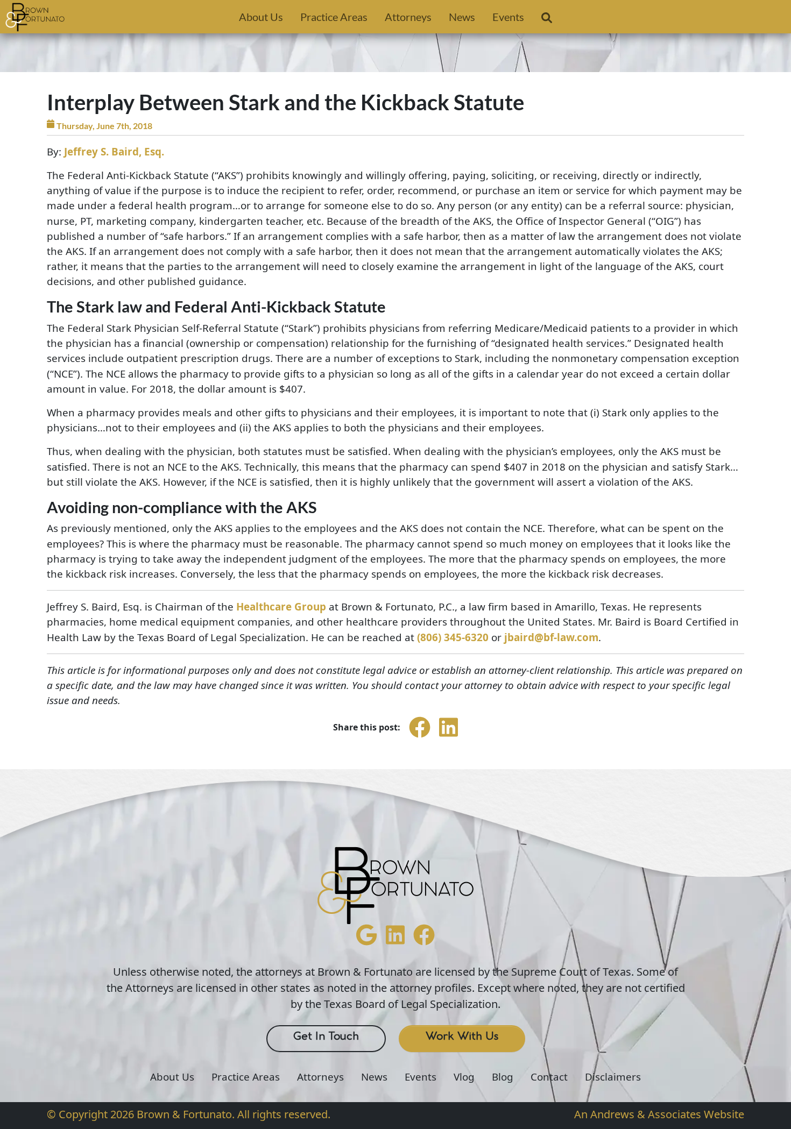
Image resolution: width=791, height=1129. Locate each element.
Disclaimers (613, 1077)
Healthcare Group (281, 607)
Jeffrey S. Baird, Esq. (114, 152)
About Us (261, 16)
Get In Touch (326, 1036)
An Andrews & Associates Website (659, 1114)
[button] (547, 20)
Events (508, 16)
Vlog (464, 1077)
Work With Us (462, 1036)
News (462, 16)
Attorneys (408, 16)
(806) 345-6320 (453, 637)
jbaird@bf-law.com (551, 637)
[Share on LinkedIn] (448, 737)
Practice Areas (334, 16)
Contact (549, 1077)
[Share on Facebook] (419, 737)
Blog (502, 1077)
